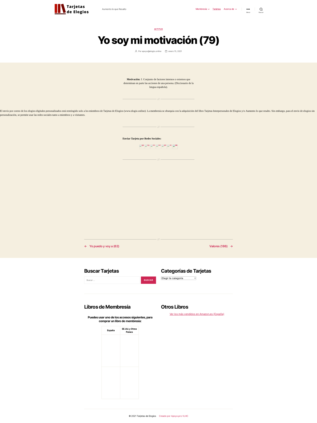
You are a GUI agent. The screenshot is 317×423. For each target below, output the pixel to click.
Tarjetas (216, 9)
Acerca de (229, 9)
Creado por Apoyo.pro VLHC (173, 416)
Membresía (201, 9)
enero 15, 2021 (175, 51)
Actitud (158, 29)
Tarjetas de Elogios (146, 416)
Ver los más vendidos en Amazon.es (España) (197, 314)
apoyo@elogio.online (151, 51)
